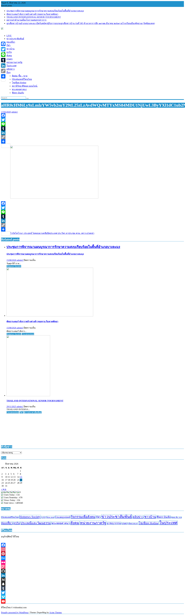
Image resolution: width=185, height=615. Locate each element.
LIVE (44, 517)
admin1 (14, 112)
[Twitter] (92, 120)
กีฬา (22, 412)
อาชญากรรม (114, 523)
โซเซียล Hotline (149, 523)
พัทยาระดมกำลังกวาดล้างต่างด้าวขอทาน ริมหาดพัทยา (32, 14)
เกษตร (124, 523)
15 (21, 477)
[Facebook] (92, 115)
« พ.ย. (4, 489)
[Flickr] (92, 562)
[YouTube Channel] (92, 601)
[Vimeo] (92, 597)
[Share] (92, 141)
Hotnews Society (14, 266)
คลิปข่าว (138, 517)
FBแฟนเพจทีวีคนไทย (10, 517)
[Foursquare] (92, 567)
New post (50, 517)
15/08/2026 (12, 260)
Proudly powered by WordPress (14, 612)
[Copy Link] (92, 137)
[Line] (92, 124)
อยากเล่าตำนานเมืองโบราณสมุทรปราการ (26, 20)
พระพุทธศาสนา (61, 523)
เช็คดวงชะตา (133, 523)
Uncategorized (28, 334)
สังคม (74, 523)
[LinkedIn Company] (92, 575)
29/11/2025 (12, 406)
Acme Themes (55, 612)
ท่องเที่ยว (7, 523)
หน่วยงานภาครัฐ (93, 523)
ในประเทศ (168, 523)
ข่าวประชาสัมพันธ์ (33, 412)
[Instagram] (92, 549)
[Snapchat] (92, 584)
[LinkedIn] (92, 133)
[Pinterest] (92, 554)
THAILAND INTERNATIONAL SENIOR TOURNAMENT (34, 17)
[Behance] (92, 558)
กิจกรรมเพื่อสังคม (83, 517)
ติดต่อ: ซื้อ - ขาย (176, 517)
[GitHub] (92, 571)
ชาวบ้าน (150, 517)
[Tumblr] (92, 128)
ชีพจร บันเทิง (164, 517)
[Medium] (92, 580)
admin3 (20, 260)
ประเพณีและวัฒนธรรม (36, 523)
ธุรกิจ (16, 523)
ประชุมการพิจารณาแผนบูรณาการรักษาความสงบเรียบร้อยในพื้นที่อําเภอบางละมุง (45, 11)
